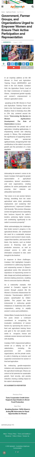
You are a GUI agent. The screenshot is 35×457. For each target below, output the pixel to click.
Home (3, 12)
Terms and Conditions (24, 434)
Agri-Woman (20, 12)
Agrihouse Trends (11, 12)
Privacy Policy (12, 434)
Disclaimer (8, 436)
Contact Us (26, 436)
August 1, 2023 (17, 42)
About (5, 434)
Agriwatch (7, 42)
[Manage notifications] (4, 452)
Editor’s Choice (17, 436)
